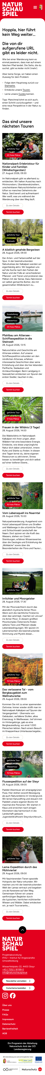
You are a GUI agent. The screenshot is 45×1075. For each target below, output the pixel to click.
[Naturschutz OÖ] (30, 1068)
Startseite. (10, 85)
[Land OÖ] (22, 1060)
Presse (5, 1009)
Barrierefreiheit (10, 1028)
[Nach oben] (22, 930)
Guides (22, 94)
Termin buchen (13, 212)
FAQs (5, 1014)
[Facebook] (13, 996)
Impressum (8, 1019)
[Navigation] (35, 7)
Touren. (26, 89)
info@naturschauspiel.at (14, 972)
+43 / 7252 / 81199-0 (13, 969)
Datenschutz (8, 1024)
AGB (4, 1033)
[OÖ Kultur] (10, 1068)
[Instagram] (5, 996)
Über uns (7, 1005)
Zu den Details (12, 205)
